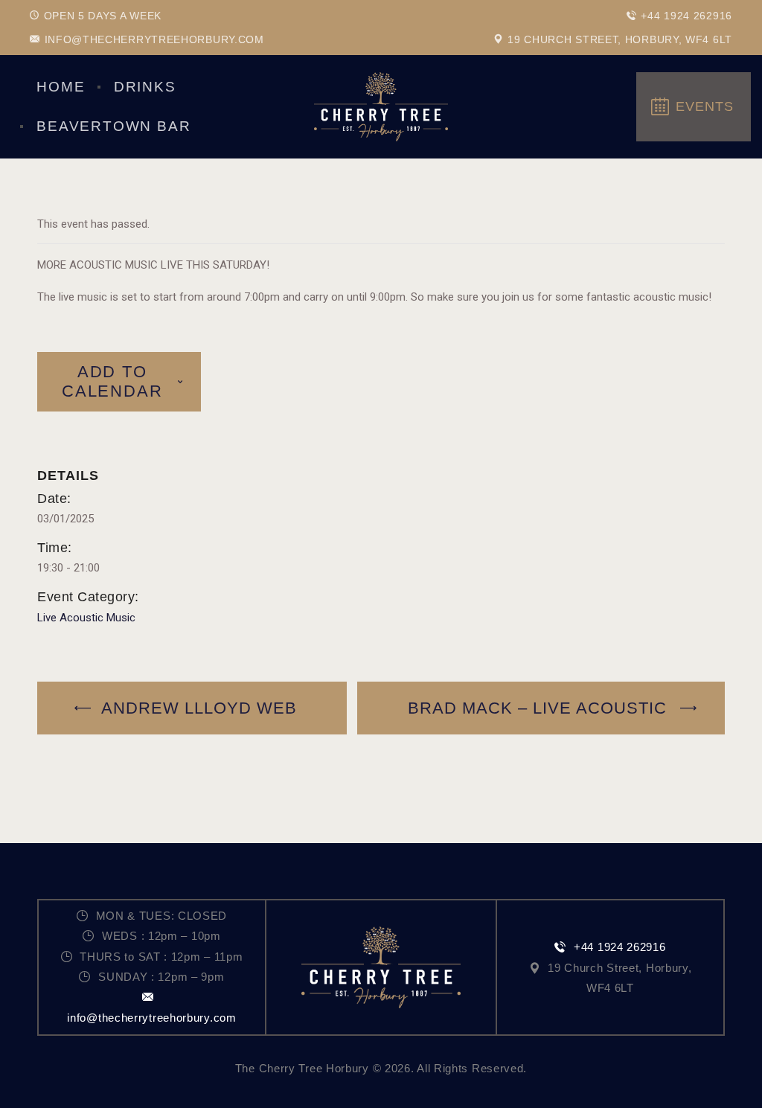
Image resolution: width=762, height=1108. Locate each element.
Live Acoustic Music (86, 617)
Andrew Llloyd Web (197, 708)
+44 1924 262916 (619, 947)
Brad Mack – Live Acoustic (540, 708)
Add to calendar (112, 381)
